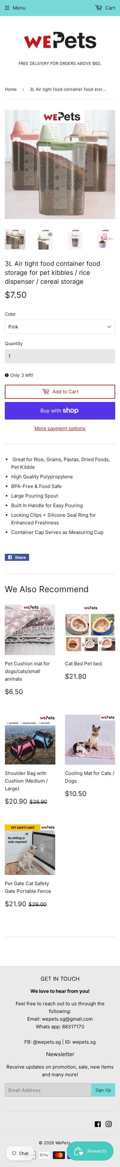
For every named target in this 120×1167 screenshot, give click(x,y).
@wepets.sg (47, 1042)
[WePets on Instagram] (109, 1125)
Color (10, 314)
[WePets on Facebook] (97, 1125)
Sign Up (103, 1090)
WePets (62, 1142)
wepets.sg (84, 1042)
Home (11, 89)
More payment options (60, 428)
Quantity (14, 343)
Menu (19, 8)
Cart (109, 8)
